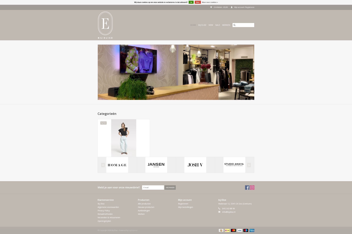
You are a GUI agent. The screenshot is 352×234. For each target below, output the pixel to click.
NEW (211, 25)
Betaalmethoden (105, 214)
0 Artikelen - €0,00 (220, 7)
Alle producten (144, 203)
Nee (197, 2)
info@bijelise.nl (228, 212)
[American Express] (251, 230)
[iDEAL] (227, 230)
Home (193, 25)
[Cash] (221, 230)
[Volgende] (249, 165)
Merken (226, 25)
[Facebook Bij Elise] (247, 187)
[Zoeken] (234, 25)
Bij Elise (101, 203)
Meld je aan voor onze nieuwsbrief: (119, 187)
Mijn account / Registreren (244, 7)
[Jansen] (156, 165)
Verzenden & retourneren (109, 217)
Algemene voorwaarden (108, 207)
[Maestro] (245, 230)
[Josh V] (195, 165)
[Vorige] (103, 165)
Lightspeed (133, 230)
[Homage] (117, 165)
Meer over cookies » (210, 2)
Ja (191, 2)
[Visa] (239, 230)
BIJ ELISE (202, 25)
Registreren (183, 203)
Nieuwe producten (146, 207)
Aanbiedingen (144, 210)
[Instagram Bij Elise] (252, 187)
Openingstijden (104, 221)
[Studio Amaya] (234, 165)
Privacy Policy (104, 210)
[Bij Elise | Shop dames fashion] (112, 25)
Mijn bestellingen (185, 207)
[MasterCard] (233, 230)
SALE (217, 25)
